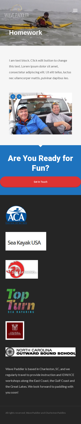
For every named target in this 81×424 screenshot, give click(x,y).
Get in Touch (40, 182)
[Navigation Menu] (75, 10)
